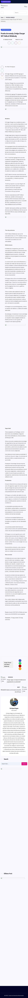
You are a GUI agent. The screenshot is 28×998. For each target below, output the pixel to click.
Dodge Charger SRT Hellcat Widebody (7, 664)
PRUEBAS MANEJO (10, 17)
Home (2, 17)
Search (24, 763)
